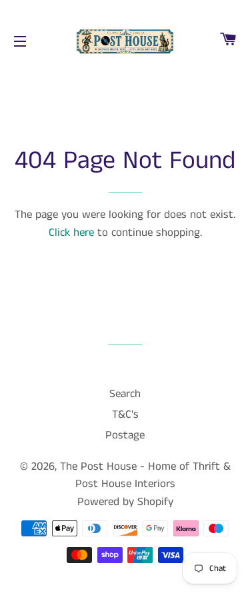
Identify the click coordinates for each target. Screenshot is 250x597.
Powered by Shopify (125, 502)
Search (125, 394)
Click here (71, 233)
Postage (125, 435)
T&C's (125, 414)
